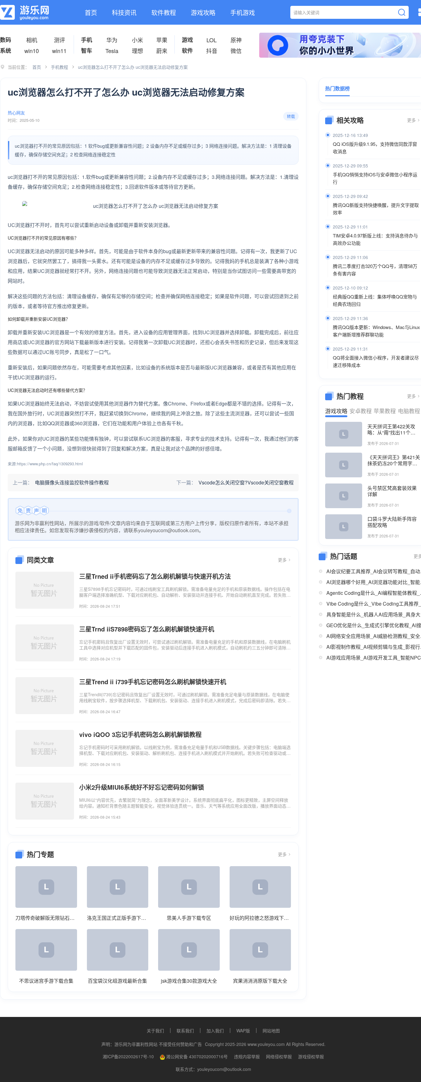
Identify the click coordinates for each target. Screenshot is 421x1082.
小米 (137, 40)
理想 (137, 51)
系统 (5, 51)
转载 (291, 116)
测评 (59, 40)
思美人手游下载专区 (189, 917)
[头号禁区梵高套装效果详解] (343, 495)
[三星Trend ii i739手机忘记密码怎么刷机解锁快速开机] (44, 695)
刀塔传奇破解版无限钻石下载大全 (46, 917)
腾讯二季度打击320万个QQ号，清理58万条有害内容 (375, 270)
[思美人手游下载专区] (189, 887)
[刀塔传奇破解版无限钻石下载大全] (46, 887)
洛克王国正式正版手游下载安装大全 (118, 917)
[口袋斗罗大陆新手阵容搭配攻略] (343, 526)
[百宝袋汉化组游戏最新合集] (118, 950)
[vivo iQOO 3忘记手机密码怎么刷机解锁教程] (44, 748)
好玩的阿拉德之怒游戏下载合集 (260, 917)
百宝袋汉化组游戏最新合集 (117, 980)
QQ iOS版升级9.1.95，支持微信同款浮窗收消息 (375, 147)
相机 (31, 40)
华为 (111, 40)
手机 (86, 40)
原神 (236, 40)
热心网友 (16, 112)
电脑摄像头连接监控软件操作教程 (72, 482)
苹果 (161, 40)
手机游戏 (242, 12)
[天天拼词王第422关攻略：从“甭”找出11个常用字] (343, 434)
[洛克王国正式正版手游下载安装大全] (118, 887)
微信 (236, 51)
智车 (86, 51)
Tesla (111, 51)
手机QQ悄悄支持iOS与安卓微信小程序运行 (375, 178)
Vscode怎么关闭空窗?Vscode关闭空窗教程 (246, 482)
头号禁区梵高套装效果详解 (392, 491)
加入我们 (215, 1030)
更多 (283, 560)
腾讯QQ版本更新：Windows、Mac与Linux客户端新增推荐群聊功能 (376, 331)
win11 (59, 51)
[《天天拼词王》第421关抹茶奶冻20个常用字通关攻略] (343, 465)
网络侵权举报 (279, 1056)
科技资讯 (124, 12)
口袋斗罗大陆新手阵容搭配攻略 (392, 522)
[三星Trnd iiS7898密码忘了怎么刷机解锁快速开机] (44, 642)
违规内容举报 (247, 1056)
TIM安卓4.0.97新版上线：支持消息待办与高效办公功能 (375, 239)
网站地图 (271, 1030)
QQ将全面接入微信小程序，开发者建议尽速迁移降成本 (376, 361)
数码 (5, 40)
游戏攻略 (203, 12)
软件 (187, 51)
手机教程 (59, 67)
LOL (211, 40)
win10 (31, 51)
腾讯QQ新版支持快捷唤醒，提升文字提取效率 (376, 209)
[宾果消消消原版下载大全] (260, 950)
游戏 (187, 40)
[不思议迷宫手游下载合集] (46, 950)
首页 (91, 12)
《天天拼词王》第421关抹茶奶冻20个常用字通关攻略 (393, 460)
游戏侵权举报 (311, 1056)
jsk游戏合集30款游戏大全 (189, 980)
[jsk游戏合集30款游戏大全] (189, 950)
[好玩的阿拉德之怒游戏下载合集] (260, 887)
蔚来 (161, 51)
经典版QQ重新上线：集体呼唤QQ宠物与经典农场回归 (375, 300)
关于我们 (155, 1030)
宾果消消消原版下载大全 (260, 980)
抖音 (211, 51)
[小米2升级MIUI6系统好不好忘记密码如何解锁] (44, 801)
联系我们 (185, 1030)
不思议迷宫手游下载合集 (46, 980)
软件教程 (163, 12)
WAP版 (243, 1030)
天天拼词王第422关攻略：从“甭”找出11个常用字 (391, 429)
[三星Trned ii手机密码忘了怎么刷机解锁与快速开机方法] (44, 590)
